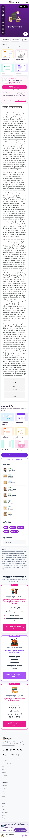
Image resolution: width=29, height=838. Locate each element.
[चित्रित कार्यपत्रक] (3, 14)
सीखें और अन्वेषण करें (6, 764)
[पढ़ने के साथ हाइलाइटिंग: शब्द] (22, 835)
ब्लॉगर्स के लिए (5, 812)
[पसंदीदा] (3, 7)
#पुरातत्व (5, 527)
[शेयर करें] (3, 22)
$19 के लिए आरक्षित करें (20, 830)
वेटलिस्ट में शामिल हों (7, 830)
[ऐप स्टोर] (6, 755)
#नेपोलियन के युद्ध (14, 531)
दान (3, 821)
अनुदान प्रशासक (5, 791)
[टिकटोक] (10, 749)
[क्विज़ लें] (3, 18)
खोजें (3, 769)
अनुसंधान (4, 815)
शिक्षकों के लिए (16, 39)
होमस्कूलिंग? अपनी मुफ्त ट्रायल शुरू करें (14, 459)
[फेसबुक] (7, 749)
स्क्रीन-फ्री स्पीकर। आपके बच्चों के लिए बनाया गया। (14, 825)
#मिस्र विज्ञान (20, 527)
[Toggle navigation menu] (26, 1)
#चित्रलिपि (6, 531)
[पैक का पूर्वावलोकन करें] (5, 81)
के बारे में (3, 818)
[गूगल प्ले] (15, 755)
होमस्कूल (4, 772)
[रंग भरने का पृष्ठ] (3, 11)
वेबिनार (3, 809)
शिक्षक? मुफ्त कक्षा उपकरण (14, 455)
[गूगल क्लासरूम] (3, 29)
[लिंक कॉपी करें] (3, 25)
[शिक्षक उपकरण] (3, 32)
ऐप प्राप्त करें (4, 775)
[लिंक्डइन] (21, 749)
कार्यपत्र (25, 39)
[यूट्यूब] (14, 749)
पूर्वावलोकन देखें (12, 82)
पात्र (3, 767)
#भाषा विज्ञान (12, 527)
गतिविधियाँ (6, 39)
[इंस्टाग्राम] (3, 749)
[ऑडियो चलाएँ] (25, 34)
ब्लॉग (3, 806)
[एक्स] (17, 749)
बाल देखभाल (4, 794)
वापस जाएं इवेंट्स (8, 542)
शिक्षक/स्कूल (4, 785)
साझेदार (3, 797)
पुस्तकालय (4, 788)
